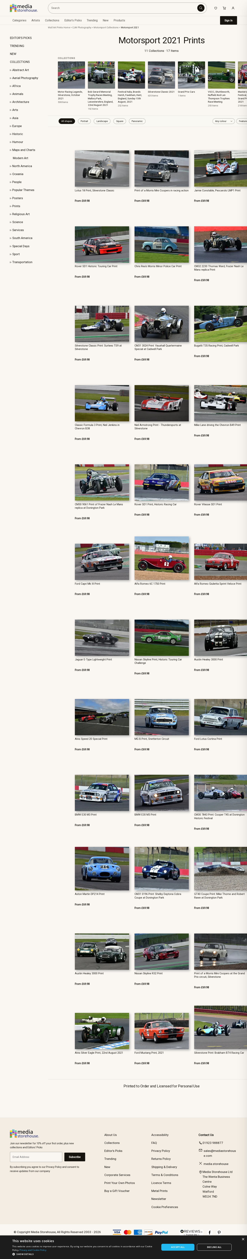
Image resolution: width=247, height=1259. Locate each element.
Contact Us (206, 1135)
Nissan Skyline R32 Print (149, 973)
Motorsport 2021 (130, 27)
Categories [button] (19, 20)
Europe (17, 126)
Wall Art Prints (55, 27)
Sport (16, 254)
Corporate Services (117, 1175)
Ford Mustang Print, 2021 (149, 1052)
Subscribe (75, 1157)
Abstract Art (20, 70)
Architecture (20, 102)
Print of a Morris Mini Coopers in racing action (162, 190)
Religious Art (21, 214)
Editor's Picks (73, 20)
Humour (17, 142)
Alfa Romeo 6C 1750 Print (150, 583)
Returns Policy (161, 1159)
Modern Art (20, 158)
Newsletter (158, 1199)
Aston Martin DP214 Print (90, 894)
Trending (92, 20)
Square (119, 121)
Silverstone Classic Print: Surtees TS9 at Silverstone (98, 347)
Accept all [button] (178, 1247)
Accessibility (160, 1135)
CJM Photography (81, 27)
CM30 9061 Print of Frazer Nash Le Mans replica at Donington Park (99, 506)
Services (18, 230)
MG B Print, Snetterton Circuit (152, 739)
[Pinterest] (219, 1234)
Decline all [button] (214, 1247)
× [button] (243, 1239)
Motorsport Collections (106, 27)
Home (66, 27)
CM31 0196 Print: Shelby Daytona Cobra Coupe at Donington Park (158, 896)
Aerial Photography (25, 78)
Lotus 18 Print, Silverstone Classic (94, 190)
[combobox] (123, 8)
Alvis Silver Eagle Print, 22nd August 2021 (99, 1052)
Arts (15, 110)
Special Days (20, 246)
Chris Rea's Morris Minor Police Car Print (158, 266)
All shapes (66, 121)
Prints (16, 206)
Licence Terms (161, 1183)
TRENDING (17, 46)
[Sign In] (233, 8)
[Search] (201, 8)
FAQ (154, 1143)
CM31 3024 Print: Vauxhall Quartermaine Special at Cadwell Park (158, 347)
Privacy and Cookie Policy (33, 1250)
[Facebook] (210, 1234)
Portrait (84, 121)
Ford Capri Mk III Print (87, 583)
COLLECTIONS (20, 62)
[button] (84, 1254)
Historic (17, 134)
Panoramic (137, 121)
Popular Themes (23, 190)
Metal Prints (159, 1191)
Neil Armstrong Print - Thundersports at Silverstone (158, 427)
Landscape (102, 121)
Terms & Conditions (164, 1175)
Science (17, 222)
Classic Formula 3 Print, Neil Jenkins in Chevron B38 (97, 427)
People (17, 182)
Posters (17, 198)
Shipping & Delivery (164, 1167)
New (105, 20)
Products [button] (119, 20)
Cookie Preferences (164, 1207)
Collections (52, 20)
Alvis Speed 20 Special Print (91, 739)
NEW (13, 54)
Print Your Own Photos (119, 1183)
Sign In (229, 20)
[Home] (26, 8)
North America (22, 166)
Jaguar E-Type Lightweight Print (93, 659)
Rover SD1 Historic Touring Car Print (96, 266)
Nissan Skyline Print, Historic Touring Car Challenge (158, 661)
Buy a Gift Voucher (117, 1191)
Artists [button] (35, 20)
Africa (16, 86)
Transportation (22, 262)
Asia (15, 118)
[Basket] (224, 8)
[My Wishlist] (216, 8)
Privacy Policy (160, 1151)
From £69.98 (82, 200)
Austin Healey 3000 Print (89, 973)
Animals (17, 94)
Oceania (17, 174)
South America (22, 238)
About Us (110, 1135)
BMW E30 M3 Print (86, 814)
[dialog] (123, 1247)
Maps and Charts (23, 150)
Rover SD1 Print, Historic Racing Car (156, 504)
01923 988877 (213, 1143)
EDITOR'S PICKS (21, 38)
